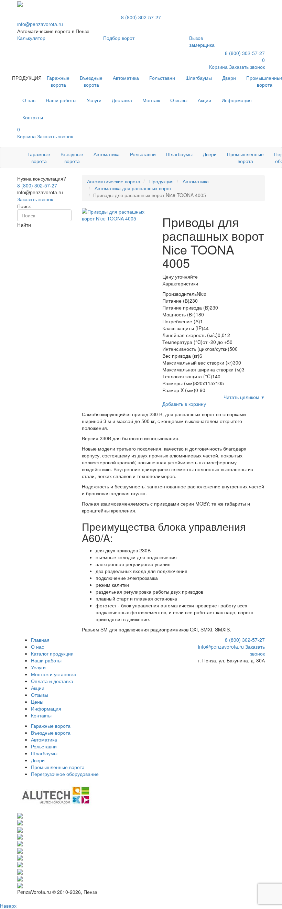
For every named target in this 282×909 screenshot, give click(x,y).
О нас (37, 646)
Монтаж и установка (53, 674)
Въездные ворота (91, 81)
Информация (46, 708)
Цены (37, 701)
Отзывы (39, 694)
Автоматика (126, 77)
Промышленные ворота (245, 157)
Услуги (38, 667)
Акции (37, 687)
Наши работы (46, 660)
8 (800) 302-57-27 (141, 17)
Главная (40, 639)
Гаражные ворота (58, 81)
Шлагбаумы (198, 77)
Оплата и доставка (52, 681)
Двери (229, 77)
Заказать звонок (35, 199)
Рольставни (162, 77)
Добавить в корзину (184, 403)
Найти (24, 224)
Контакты (41, 715)
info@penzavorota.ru (40, 24)
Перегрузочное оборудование (65, 773)
